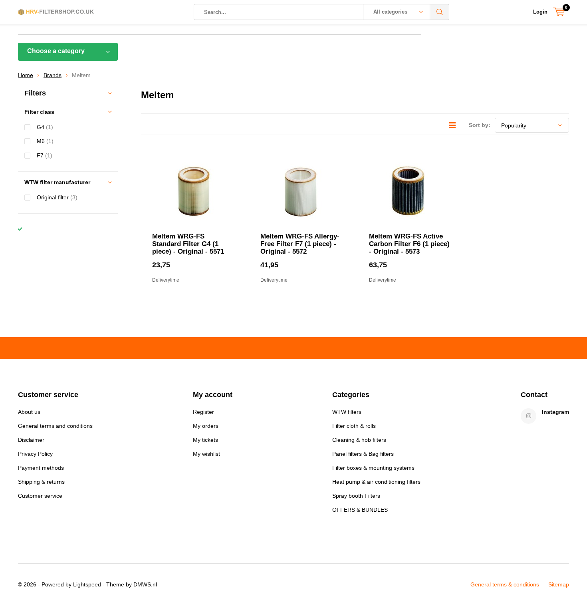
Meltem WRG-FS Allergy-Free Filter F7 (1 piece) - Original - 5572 (299, 243)
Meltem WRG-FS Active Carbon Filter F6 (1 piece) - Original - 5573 (409, 243)
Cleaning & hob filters (359, 440)
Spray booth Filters (356, 496)
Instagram (555, 412)
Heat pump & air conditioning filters (376, 482)
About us (29, 412)
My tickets (205, 440)
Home (25, 75)
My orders (205, 426)
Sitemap (558, 584)
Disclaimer (31, 440)
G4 (45, 127)
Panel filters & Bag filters (363, 454)
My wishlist (206, 454)
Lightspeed (87, 584)
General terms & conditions (504, 584)
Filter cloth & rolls (354, 426)
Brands (52, 75)
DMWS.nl (145, 584)
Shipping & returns (41, 482)
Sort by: (479, 125)
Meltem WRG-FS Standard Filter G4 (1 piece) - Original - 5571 (188, 243)
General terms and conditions (55, 426)
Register (203, 412)
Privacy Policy (35, 454)
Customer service (40, 496)
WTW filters (346, 412)
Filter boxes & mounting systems (373, 468)
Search (439, 12)
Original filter (57, 197)
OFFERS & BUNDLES (360, 510)
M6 (45, 141)
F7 (44, 155)
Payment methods (41, 468)
